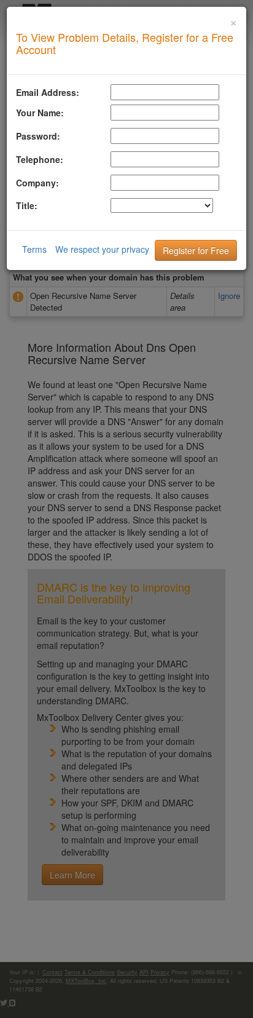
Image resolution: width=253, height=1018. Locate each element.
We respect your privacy (102, 249)
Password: (38, 136)
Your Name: (40, 112)
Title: (26, 205)
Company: (37, 183)
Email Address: (47, 92)
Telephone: (39, 159)
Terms (34, 249)
